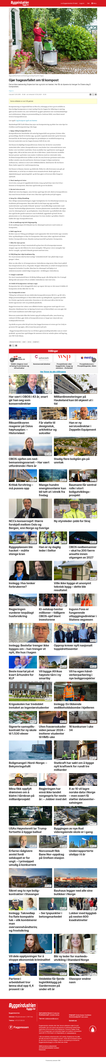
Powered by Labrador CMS (53, 1060)
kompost (36, 342)
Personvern (42, 1049)
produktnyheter (15, 342)
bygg (29, 342)
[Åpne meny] (94, 3)
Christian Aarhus (54, 1015)
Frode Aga (56, 1013)
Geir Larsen (84, 1017)
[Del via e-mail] (95, 94)
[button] (12, 360)
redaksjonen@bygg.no (51, 1018)
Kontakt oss (73, 1020)
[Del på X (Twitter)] (93, 94)
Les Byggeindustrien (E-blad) (69, 3)
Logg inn (81, 3)
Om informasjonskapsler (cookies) (49, 1048)
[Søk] (88, 3)
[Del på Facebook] (90, 94)
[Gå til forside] (20, 3)
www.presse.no (71, 1033)
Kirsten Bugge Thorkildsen (83, 1015)
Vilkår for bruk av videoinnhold (47, 1046)
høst (24, 342)
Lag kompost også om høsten (26, 120)
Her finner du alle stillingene (53, 372)
